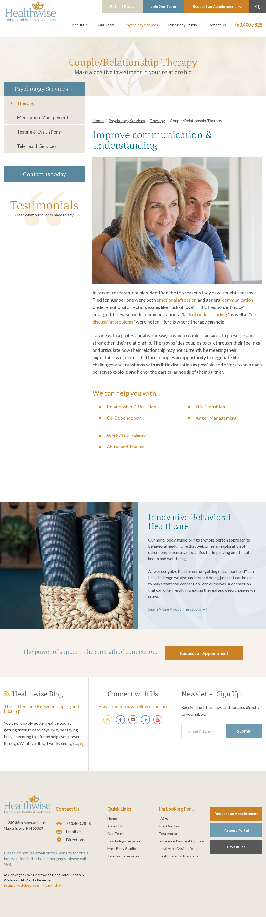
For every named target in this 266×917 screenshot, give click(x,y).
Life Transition (210, 407)
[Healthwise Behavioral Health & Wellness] (107, 719)
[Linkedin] (145, 719)
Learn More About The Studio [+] (177, 608)
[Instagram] (132, 719)
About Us (80, 25)
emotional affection (177, 300)
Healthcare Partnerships (178, 856)
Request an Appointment (214, 6)
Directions (75, 839)
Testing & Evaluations (39, 132)
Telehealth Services (37, 146)
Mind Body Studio (182, 25)
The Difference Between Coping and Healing (41, 708)
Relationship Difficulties (131, 407)
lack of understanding (205, 314)
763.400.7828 (248, 25)
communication (237, 300)
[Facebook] (120, 719)
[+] (80, 743)
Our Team (106, 25)
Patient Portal (122, 6)
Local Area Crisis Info (176, 849)
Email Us (73, 831)
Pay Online (236, 847)
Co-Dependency (124, 418)
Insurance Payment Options (182, 841)
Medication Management (43, 117)
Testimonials (44, 205)
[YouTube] (157, 719)
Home (98, 120)
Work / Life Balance (127, 435)
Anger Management (216, 418)
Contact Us (216, 25)
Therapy (25, 103)
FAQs (163, 818)
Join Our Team (163, 6)
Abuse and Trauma (125, 447)
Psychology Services (141, 25)
